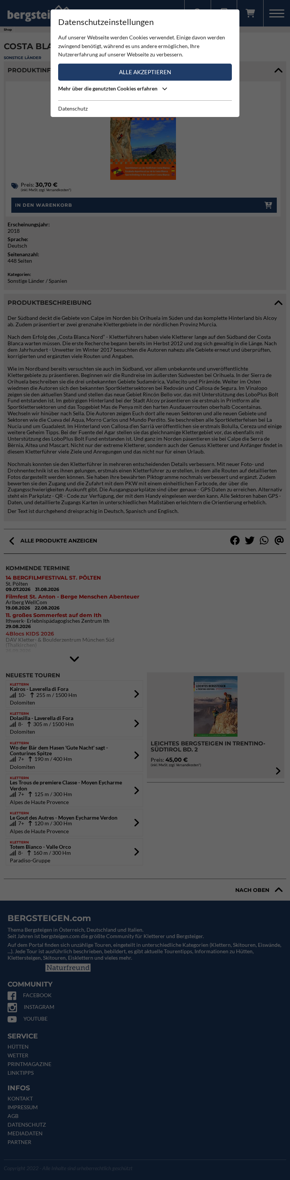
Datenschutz (73, 108)
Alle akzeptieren (145, 72)
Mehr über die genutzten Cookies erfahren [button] (108, 88)
